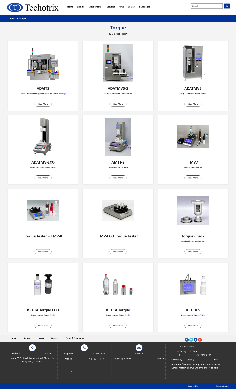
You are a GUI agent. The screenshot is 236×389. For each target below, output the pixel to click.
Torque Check (193, 236)
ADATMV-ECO (43, 163)
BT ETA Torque (118, 310)
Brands (80, 7)
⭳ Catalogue (144, 7)
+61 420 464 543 (96, 359)
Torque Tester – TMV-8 (43, 236)
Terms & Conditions (75, 338)
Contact (131, 7)
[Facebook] (187, 340)
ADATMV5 (193, 89)
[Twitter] (191, 340)
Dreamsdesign (222, 386)
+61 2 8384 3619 (98, 354)
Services (111, 7)
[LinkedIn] (195, 340)
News (121, 7)
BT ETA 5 (193, 310)
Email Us (139, 354)
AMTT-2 (118, 163)
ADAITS (43, 89)
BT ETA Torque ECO (43, 310)
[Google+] (200, 340)
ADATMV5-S (118, 89)
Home (70, 7)
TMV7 (193, 163)
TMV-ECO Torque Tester (118, 236)
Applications (95, 7)
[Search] (227, 6)
